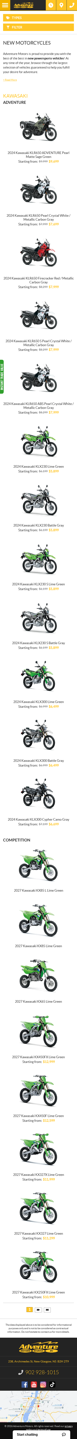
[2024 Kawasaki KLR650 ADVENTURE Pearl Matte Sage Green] (38, 127)
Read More (10, 79)
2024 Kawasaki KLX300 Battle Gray (38, 760)
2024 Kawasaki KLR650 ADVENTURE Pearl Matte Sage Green (38, 155)
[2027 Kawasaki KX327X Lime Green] (38, 1149)
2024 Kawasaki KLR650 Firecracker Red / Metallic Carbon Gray (38, 280)
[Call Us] (72, 5)
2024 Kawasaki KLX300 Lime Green (38, 702)
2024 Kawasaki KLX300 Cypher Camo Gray (38, 819)
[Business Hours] (51, 5)
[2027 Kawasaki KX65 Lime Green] (38, 975)
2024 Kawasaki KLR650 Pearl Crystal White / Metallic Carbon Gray (38, 217)
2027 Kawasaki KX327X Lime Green (38, 1174)
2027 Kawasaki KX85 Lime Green (38, 946)
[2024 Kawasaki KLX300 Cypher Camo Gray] (38, 793)
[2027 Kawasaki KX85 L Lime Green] (38, 864)
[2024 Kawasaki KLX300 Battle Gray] (38, 735)
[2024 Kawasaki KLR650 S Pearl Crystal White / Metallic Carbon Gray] (38, 315)
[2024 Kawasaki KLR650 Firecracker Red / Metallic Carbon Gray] (38, 252)
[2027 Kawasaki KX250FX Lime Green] (38, 1266)
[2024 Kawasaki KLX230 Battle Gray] (38, 499)
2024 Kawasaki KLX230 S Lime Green (38, 584)
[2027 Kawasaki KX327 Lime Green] (38, 1207)
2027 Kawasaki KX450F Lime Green (38, 1116)
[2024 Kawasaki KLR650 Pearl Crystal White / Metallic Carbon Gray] (38, 190)
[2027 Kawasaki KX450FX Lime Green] (38, 1031)
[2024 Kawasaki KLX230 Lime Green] (38, 441)
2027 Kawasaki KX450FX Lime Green (38, 1057)
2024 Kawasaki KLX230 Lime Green (38, 466)
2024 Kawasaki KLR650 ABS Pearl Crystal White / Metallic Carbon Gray (38, 405)
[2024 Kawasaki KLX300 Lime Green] (38, 676)
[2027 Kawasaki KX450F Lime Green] (38, 1090)
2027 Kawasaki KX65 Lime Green (38, 1001)
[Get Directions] (61, 5)
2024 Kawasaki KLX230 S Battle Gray (38, 643)
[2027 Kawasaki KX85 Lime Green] (38, 920)
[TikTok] (52, 1384)
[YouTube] (34, 1384)
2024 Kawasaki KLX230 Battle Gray (38, 525)
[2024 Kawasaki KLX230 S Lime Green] (38, 558)
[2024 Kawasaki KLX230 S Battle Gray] (38, 617)
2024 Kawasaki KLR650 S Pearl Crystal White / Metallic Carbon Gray (39, 343)
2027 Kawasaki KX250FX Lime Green (38, 1292)
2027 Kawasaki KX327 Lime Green (38, 1233)
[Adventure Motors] (28, 5)
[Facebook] (25, 1384)
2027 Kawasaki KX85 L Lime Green (38, 890)
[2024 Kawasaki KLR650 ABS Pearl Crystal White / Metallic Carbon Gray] (38, 378)
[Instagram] (43, 1384)
